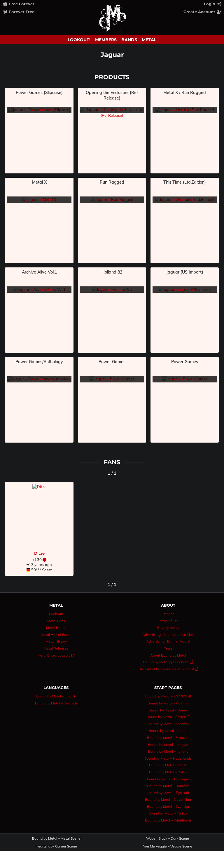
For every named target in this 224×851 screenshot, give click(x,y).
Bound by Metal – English (56, 696)
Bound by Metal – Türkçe (168, 813)
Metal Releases (56, 648)
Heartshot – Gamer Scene (56, 846)
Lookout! (79, 39)
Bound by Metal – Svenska (168, 806)
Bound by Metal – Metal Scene (56, 838)
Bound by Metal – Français (168, 737)
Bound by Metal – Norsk (168, 765)
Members (106, 39)
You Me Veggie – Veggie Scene (167, 846)
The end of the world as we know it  (168, 669)
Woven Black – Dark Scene (167, 838)
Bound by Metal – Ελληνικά (168, 717)
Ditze (39, 553)
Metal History (56, 641)
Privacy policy (168, 627)
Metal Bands (56, 627)
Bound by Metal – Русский (168, 793)
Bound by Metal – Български (168, 696)
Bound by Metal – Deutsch (56, 703)
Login (210, 3)
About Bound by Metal (168, 655)
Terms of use (168, 621)
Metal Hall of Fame (56, 634)
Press (168, 648)
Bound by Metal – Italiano (168, 751)
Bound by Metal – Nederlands (168, 758)
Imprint (168, 614)
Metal (149, 39)
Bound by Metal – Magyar (168, 744)
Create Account (199, 11)
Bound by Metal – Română (168, 786)
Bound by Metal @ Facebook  (168, 662)
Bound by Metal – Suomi (168, 730)
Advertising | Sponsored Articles (168, 634)
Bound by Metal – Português (168, 779)
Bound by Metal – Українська (168, 820)
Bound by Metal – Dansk (168, 710)
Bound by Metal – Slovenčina (168, 799)
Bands (129, 39)
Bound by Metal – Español (168, 724)
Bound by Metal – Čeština (168, 703)
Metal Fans (56, 621)
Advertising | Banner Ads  (168, 641)
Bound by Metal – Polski (168, 772)
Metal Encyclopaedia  (56, 655)
